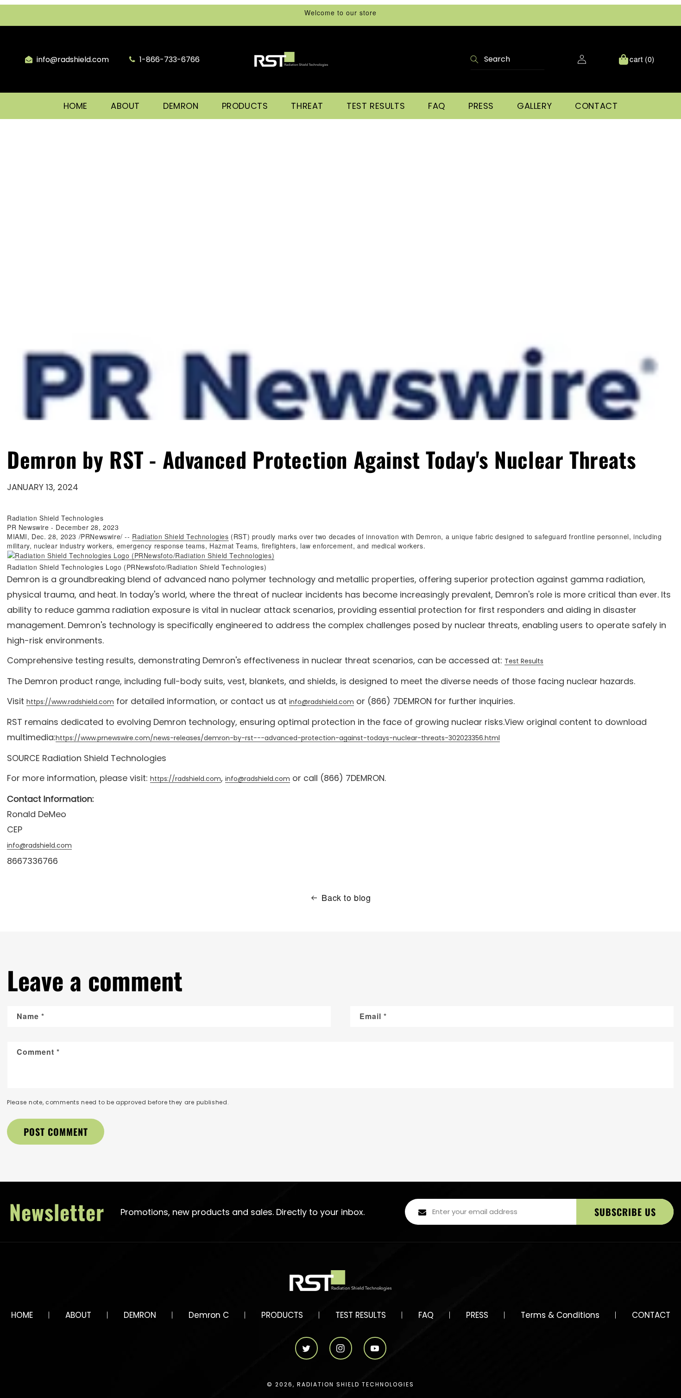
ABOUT (78, 1315)
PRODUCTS (282, 1315)
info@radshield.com (72, 59)
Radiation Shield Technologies (180, 536)
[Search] (474, 60)
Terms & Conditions (560, 1315)
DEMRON (140, 1315)
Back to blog (346, 897)
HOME (22, 1315)
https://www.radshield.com (70, 701)
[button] (125, 106)
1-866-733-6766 (169, 59)
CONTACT (651, 1315)
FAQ (426, 1315)
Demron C (209, 1315)
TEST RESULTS (360, 1315)
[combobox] (507, 59)
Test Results (523, 661)
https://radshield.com (185, 778)
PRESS (477, 1315)
